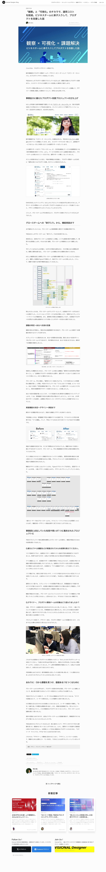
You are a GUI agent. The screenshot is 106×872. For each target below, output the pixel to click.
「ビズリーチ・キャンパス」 (60, 104)
